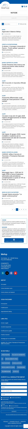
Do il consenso (5, 405)
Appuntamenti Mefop (6, 311)
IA (2, 359)
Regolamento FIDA (11, 359)
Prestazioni (6, 354)
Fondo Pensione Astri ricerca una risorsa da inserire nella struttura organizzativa (13, 66)
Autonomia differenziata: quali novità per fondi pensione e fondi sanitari (13, 99)
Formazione (4, 303)
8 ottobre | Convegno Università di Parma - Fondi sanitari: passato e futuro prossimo (13, 48)
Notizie (14, 13)
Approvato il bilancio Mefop (11, 31)
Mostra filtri (14, 18)
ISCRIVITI (14, 411)
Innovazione (6, 363)
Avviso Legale (4, 323)
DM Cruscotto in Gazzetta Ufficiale (14, 83)
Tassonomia (21, 367)
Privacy (5, 421)
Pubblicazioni (4, 307)
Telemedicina (6, 371)
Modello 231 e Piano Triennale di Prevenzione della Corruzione (13, 343)
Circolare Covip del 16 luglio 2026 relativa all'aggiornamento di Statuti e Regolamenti (14, 117)
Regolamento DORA (8, 367)
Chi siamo (3, 284)
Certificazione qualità (6, 330)
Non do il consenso (14, 405)
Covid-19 (15, 371)
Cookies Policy (14, 421)
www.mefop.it (5, 268)
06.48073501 (7, 265)
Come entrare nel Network (8, 292)
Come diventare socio (6, 288)
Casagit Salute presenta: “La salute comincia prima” (12, 195)
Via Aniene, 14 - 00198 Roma (9, 258)
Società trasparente (6, 327)
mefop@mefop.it (6, 267)
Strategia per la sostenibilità (8, 338)
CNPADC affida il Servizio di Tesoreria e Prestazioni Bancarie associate (13, 156)
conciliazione (16, 363)
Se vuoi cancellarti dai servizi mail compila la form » (16, 414)
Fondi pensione (5, 397)
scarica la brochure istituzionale (14, 241)
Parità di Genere (5, 334)
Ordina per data (23, 24)
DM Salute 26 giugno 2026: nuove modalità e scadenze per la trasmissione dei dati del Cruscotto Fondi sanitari (14, 136)
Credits (23, 421)
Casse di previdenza (16, 397)
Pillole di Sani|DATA (18, 354)
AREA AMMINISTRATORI (14, 423)
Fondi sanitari (5, 399)
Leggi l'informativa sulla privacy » (8, 401)
